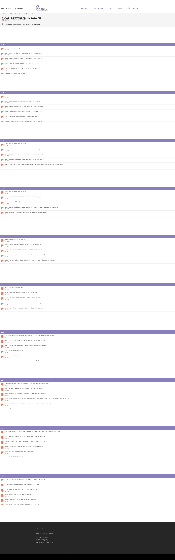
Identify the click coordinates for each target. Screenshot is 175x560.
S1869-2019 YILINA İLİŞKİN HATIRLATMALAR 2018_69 (19, 452)
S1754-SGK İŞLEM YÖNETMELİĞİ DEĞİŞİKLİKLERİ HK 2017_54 (21, 490)
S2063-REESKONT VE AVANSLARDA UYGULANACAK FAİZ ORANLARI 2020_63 (26, 346)
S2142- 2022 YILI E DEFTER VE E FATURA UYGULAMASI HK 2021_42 (22, 298)
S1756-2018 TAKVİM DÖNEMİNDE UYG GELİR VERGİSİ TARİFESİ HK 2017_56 (25, 480)
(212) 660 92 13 (42, 537)
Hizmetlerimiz (97, 8)
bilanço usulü (12, 24)
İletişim (135, 8)
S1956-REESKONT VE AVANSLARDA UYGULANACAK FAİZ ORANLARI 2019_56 (25, 394)
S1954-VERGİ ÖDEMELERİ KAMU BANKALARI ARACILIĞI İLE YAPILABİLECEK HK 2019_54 (28, 404)
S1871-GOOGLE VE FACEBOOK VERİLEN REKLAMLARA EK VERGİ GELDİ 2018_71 (26, 442)
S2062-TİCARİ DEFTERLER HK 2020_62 (15, 351)
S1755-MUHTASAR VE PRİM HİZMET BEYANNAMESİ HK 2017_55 (22, 485)
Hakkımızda (85, 8)
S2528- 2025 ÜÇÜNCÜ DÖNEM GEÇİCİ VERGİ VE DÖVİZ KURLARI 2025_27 (24, 112)
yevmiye (18, 24)
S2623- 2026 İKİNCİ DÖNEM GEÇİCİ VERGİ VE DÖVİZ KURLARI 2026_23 (23, 59)
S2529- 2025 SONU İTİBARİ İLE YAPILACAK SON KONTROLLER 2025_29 (24, 107)
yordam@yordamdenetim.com (48, 541)
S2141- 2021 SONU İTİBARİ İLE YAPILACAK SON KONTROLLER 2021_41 (23, 303)
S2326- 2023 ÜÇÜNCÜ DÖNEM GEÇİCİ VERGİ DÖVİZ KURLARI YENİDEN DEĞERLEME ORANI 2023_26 (31, 207)
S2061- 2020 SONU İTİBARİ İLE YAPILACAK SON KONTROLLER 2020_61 (23, 356)
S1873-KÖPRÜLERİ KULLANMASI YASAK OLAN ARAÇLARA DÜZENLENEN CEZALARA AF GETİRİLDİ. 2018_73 (33, 432)
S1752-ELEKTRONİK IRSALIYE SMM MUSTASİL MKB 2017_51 (20, 500)
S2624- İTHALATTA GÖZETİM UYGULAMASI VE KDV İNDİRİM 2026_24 (23, 53)
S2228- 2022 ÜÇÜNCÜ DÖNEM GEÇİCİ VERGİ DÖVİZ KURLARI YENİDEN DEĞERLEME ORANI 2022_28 (31, 255)
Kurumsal (109, 8)
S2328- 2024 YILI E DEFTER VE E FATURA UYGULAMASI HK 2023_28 (23, 197)
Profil (127, 8)
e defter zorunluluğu (27, 24)
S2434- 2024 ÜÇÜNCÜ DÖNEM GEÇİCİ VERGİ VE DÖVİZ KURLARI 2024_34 (24, 159)
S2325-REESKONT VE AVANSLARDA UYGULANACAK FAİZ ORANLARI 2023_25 (26, 213)
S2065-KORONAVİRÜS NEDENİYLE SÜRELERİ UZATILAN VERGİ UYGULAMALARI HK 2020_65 (29, 336)
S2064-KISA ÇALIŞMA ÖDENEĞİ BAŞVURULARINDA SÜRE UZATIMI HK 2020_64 (26, 341)
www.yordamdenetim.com (46, 542)
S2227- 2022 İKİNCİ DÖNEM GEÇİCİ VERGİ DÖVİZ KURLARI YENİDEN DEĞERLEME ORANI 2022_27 (30, 260)
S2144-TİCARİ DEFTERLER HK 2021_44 (15, 288)
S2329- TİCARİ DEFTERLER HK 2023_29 (15, 192)
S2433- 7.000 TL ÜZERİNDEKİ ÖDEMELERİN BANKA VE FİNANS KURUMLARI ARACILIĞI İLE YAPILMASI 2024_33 (34, 165)
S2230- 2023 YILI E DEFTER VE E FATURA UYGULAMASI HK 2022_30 (23, 245)
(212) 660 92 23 (43, 539)
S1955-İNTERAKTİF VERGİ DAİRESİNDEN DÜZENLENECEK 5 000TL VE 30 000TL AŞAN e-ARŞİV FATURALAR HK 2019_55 (37, 399)
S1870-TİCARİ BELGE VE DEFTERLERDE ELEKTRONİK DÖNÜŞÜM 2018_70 (24, 447)
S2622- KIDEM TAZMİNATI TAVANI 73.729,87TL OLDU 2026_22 (21, 64)
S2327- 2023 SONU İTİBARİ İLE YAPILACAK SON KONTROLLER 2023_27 (24, 202)
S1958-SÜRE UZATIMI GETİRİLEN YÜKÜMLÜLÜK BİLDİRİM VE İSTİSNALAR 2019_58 (27, 384)
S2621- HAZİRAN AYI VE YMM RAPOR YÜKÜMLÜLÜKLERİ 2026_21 (22, 69)
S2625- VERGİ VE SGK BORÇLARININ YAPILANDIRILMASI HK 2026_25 (23, 48)
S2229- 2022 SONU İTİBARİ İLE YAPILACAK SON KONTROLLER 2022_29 (23, 250)
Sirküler (119, 8)
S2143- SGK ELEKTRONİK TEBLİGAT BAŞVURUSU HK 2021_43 (21, 293)
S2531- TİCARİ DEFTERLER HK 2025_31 (15, 96)
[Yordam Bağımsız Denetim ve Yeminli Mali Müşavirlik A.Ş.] (41, 6)
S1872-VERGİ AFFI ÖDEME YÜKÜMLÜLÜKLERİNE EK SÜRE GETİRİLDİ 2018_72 (25, 437)
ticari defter (36, 24)
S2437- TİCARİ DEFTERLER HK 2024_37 (15, 19)
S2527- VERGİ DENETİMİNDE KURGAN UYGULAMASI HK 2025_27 (22, 117)
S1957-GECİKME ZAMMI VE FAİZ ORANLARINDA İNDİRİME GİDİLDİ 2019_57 (24, 389)
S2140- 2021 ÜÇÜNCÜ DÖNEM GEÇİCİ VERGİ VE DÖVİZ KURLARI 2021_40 (24, 308)
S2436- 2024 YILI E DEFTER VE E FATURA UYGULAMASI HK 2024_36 (23, 149)
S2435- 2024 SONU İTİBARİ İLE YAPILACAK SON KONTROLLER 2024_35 (24, 154)
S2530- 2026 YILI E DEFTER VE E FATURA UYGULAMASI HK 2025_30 (23, 101)
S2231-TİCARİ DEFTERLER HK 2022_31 (15, 240)
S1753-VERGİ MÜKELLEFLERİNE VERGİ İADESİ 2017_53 (19, 495)
